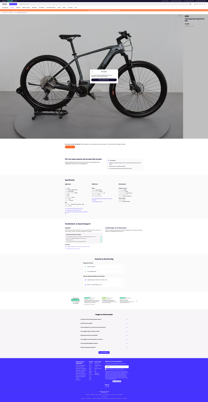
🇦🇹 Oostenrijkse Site (106, 398)
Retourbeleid (92, 394)
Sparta (90, 377)
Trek (90, 376)
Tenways (90, 374)
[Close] (104, 0)
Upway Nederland (105, 391)
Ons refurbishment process (98, 366)
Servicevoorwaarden (98, 394)
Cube (15, 12)
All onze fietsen (4, 12)
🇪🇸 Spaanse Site (119, 398)
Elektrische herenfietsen (80, 376)
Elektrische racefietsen (80, 371)
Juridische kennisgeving (106, 394)
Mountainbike (10, 12)
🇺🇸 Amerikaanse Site (113, 398)
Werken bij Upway (98, 368)
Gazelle (90, 363)
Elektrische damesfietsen (81, 375)
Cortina (90, 367)
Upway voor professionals (97, 374)
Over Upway (97, 363)
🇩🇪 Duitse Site (94, 398)
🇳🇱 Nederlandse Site (100, 398)
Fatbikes (77, 378)
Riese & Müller (90, 372)
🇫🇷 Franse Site (83, 398)
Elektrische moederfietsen (81, 373)
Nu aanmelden (116, 381)
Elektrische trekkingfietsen (81, 368)
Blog (95, 371)
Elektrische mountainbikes (81, 370)
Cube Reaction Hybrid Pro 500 (22, 12)
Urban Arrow (90, 369)
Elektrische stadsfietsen (80, 365)
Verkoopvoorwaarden (119, 394)
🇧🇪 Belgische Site (88, 398)
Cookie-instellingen (104, 396)
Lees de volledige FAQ (104, 352)
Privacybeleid (88, 394)
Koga (90, 379)
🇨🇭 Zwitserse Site (124, 398)
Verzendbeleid (113, 394)
